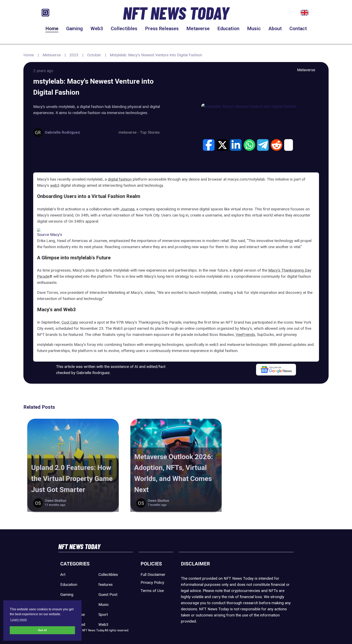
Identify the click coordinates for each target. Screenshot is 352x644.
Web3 (96, 28)
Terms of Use (152, 590)
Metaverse (198, 28)
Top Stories (150, 132)
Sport (103, 614)
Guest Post (107, 594)
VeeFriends (245, 334)
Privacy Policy (152, 582)
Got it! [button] (42, 630)
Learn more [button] (18, 619)
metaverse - (129, 132)
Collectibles (124, 28)
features (105, 584)
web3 (54, 185)
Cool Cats (70, 322)
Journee (127, 209)
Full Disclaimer (153, 574)
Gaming (74, 28)
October (94, 55)
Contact (298, 28)
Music (254, 28)
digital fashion (120, 179)
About (275, 28)
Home (51, 28)
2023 (73, 55)
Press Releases (162, 28)
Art (62, 574)
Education (228, 28)
